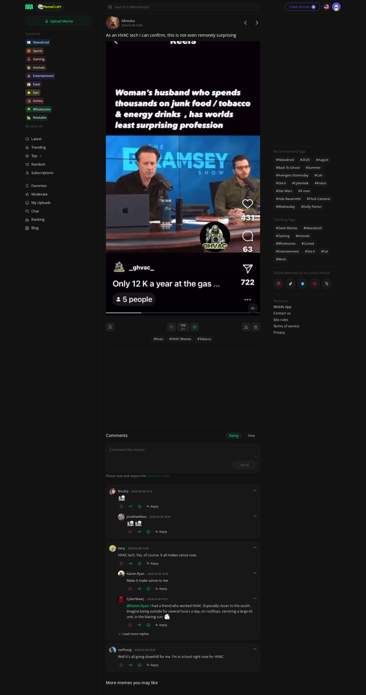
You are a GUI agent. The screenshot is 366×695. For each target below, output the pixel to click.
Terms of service (286, 326)
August (323, 160)
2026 (306, 160)
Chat (35, 211)
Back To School (289, 167)
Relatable (36, 117)
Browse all (33, 126)
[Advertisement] (305, 79)
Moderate (39, 194)
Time (251, 435)
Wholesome (38, 109)
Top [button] (34, 155)
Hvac (159, 339)
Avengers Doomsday (293, 175)
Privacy (279, 332)
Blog (35, 227)
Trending (38, 147)
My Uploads (41, 202)
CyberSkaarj (135, 599)
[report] (246, 327)
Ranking (37, 219)
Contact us (282, 313)
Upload (61, 21)
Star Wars (285, 191)
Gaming (35, 59)
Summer (314, 167)
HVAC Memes (181, 339)
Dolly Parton (312, 206)
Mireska (128, 20)
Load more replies (135, 634)
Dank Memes (287, 228)
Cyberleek (301, 183)
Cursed (309, 243)
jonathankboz (136, 516)
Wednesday (286, 206)
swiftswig (124, 650)
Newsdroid (38, 42)
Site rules (280, 319)
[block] (256, 327)
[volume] (253, 308)
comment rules (158, 476)
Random (38, 164)
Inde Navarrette (289, 199)
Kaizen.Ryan (135, 573)
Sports (34, 51)
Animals (36, 67)
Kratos (321, 183)
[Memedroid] (29, 6)
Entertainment (40, 76)
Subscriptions (42, 172)
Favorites (39, 185)
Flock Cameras (319, 199)
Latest (36, 138)
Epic (33, 92)
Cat (325, 251)
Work (282, 259)
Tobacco (205, 339)
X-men (305, 191)
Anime (35, 101)
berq (121, 548)
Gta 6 (282, 183)
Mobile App (282, 306)
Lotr (320, 175)
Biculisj (123, 491)
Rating (233, 435)
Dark (33, 84)
